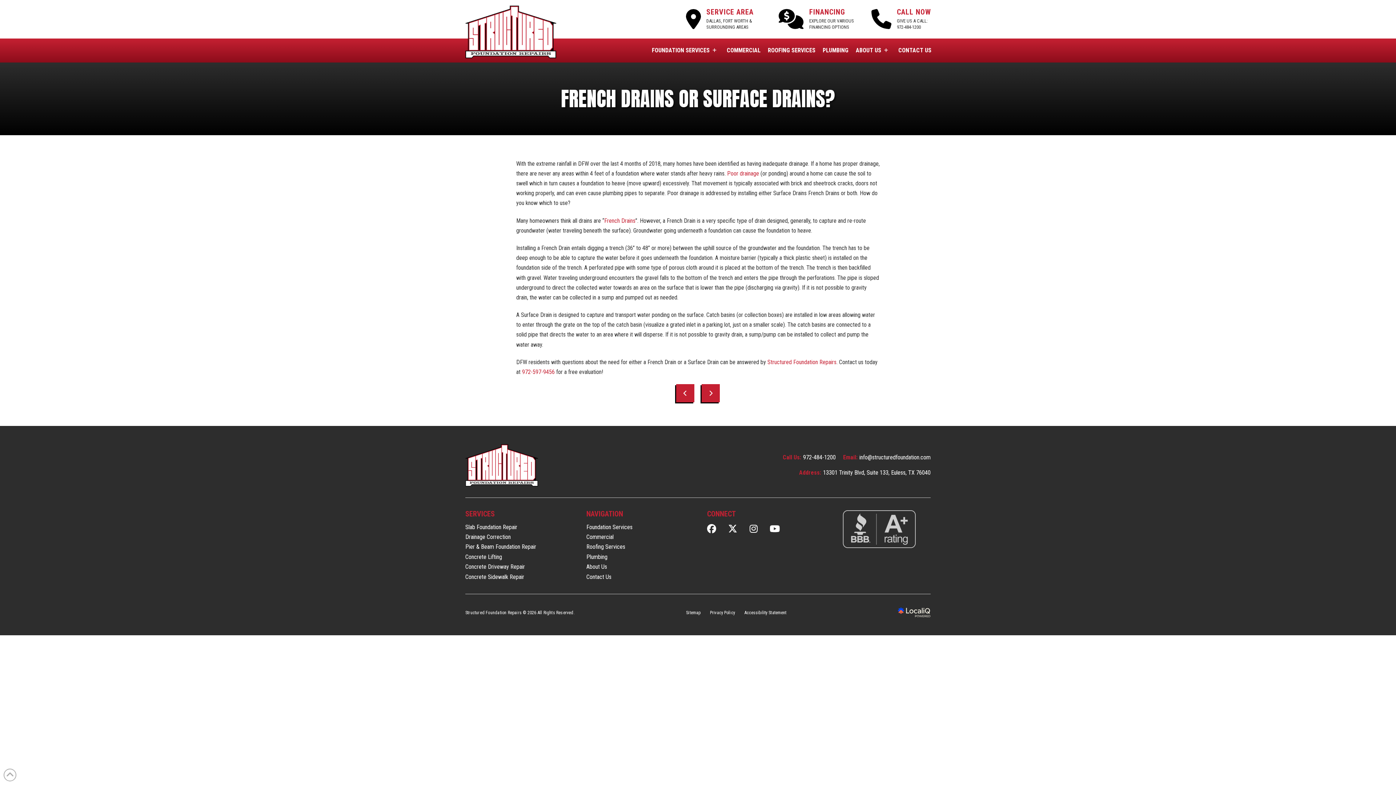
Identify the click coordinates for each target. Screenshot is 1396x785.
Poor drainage (743, 173)
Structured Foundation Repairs (802, 362)
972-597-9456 (538, 372)
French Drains (619, 220)
